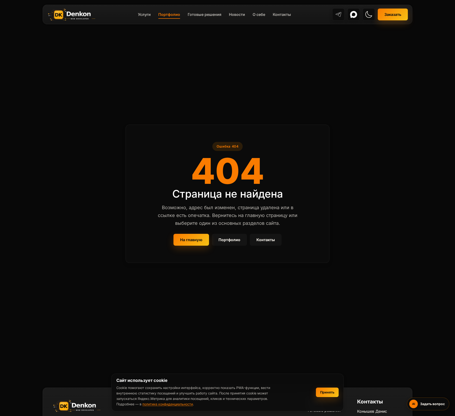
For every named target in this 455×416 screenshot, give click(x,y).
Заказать (392, 14)
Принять (327, 392)
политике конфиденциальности (167, 404)
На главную (191, 239)
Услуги (144, 14)
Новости (237, 14)
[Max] (353, 14)
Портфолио (169, 14)
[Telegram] (338, 14)
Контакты (282, 14)
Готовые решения (204, 14)
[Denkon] (72, 15)
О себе (259, 14)
